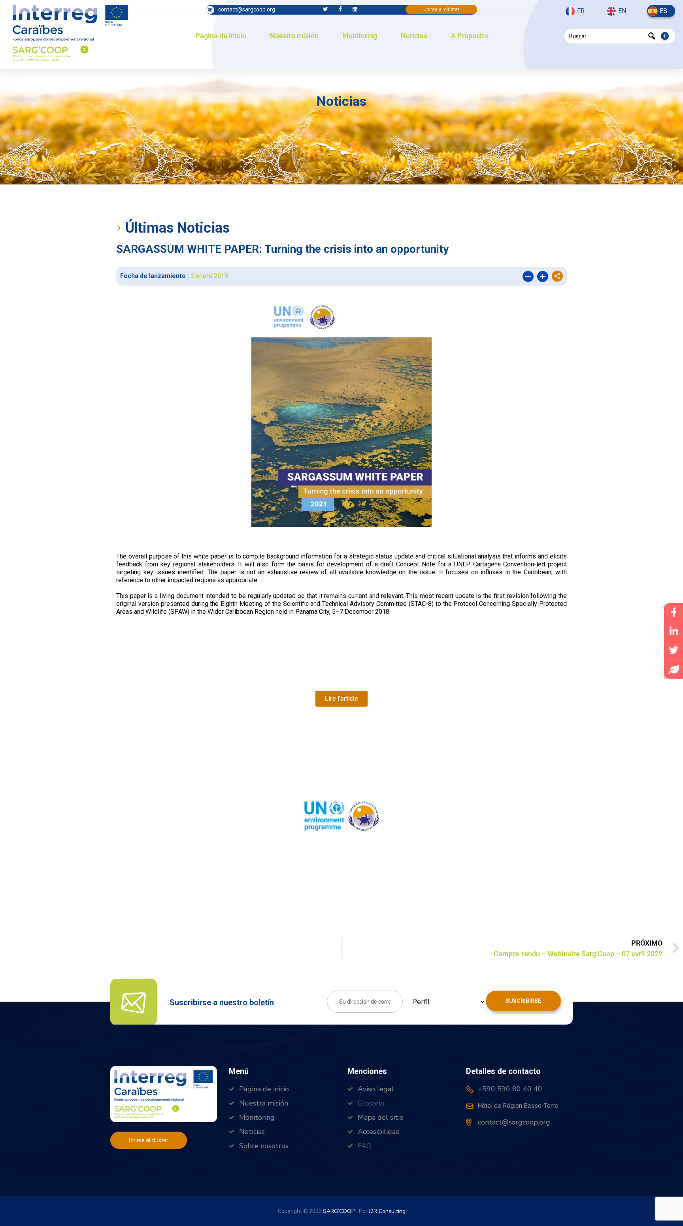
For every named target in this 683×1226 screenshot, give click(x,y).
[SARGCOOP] (70, 32)
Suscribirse (523, 1001)
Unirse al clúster (441, 9)
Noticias (414, 36)
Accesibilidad (379, 1131)
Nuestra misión (294, 36)
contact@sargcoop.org (246, 9)
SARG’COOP (339, 1211)
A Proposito (469, 36)
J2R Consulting (387, 1211)
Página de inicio (220, 36)
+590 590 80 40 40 (509, 1089)
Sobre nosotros (264, 1146)
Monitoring (359, 36)
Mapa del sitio (381, 1117)
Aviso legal (376, 1089)
